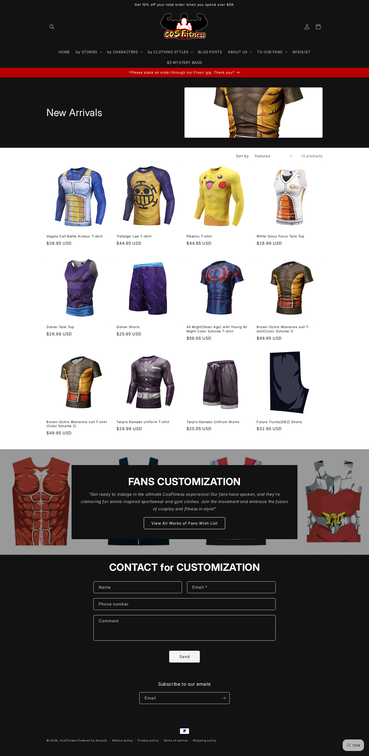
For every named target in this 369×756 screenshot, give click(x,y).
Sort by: (243, 156)
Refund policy (122, 740)
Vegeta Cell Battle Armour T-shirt (74, 236)
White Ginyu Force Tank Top (280, 236)
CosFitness (68, 740)
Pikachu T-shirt (199, 236)
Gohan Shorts (128, 327)
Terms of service (175, 740)
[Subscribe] (223, 698)
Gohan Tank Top (60, 327)
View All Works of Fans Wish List (184, 523)
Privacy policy (148, 740)
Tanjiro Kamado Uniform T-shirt (142, 422)
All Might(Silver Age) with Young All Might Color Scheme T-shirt (217, 329)
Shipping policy (204, 740)
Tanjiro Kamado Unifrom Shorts (213, 422)
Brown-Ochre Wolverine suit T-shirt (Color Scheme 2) (76, 424)
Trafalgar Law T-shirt (134, 236)
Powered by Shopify (92, 740)
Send (184, 656)
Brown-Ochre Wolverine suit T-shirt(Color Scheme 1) (283, 329)
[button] (51, 26)
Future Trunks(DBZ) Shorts (279, 422)
